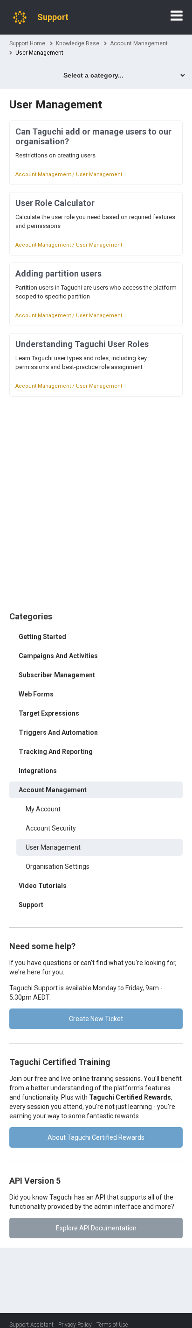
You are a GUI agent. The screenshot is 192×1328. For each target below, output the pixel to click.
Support (31, 905)
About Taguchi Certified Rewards (96, 1137)
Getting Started (42, 636)
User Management (53, 847)
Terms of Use (112, 1324)
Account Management (139, 43)
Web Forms (36, 694)
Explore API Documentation (96, 1228)
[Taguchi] (19, 17)
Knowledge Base (77, 43)
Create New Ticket (96, 1019)
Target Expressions (49, 713)
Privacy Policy (75, 1324)
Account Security (51, 828)
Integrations (38, 770)
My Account (43, 809)
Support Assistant (31, 1324)
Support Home (27, 43)
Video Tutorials (43, 885)
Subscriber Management (57, 675)
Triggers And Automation (58, 732)
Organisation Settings (57, 866)
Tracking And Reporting (56, 751)
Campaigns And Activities (58, 656)
